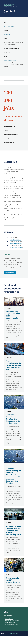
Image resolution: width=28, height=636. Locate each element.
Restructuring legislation (11, 624)
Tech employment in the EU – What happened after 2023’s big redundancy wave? (13, 530)
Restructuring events (9, 4)
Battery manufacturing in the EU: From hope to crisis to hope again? (13, 365)
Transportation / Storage (10, 60)
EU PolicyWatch (9, 618)
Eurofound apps (8, 615)
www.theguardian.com (16, 243)
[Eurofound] (8, 612)
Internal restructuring (9, 26)
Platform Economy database (12, 620)
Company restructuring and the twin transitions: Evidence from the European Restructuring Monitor (13, 476)
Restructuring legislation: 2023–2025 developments (13, 315)
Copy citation (9, 272)
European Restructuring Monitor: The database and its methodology (13, 419)
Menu (26, 633)
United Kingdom (8, 5)
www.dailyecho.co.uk (15, 239)
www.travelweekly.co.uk (16, 247)
